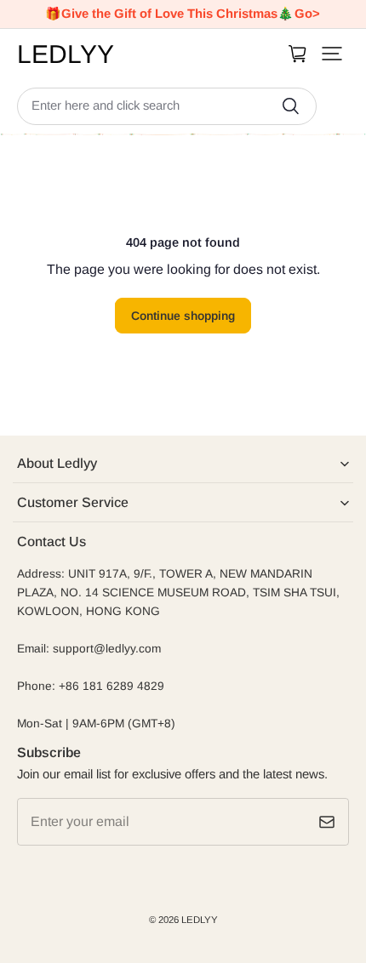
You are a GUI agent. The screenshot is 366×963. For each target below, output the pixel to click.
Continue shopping (183, 315)
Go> (307, 13)
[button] (332, 54)
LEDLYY (199, 920)
